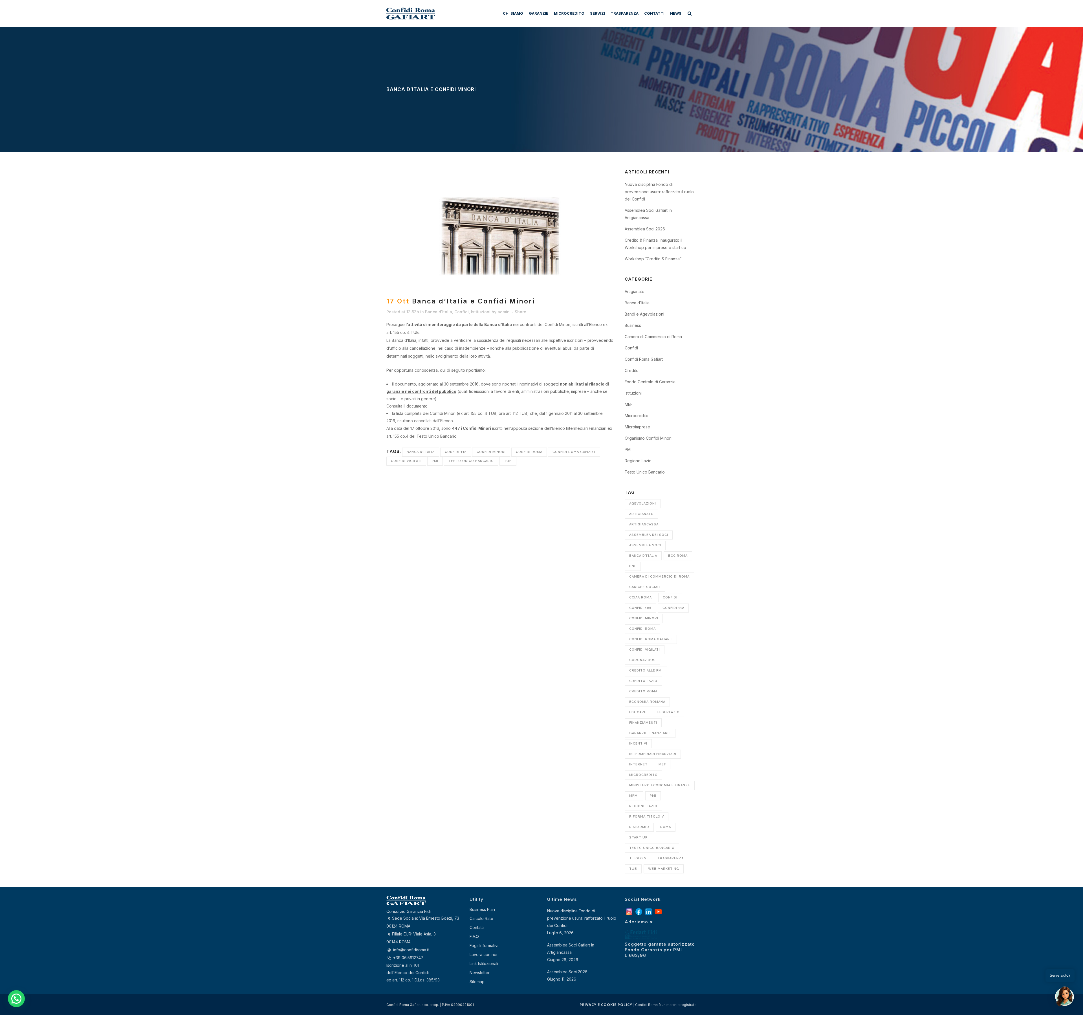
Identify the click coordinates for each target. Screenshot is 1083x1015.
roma (665, 827)
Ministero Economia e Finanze (659, 785)
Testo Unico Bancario (471, 461)
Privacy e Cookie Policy (606, 1004)
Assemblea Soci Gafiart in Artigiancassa (570, 949)
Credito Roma (643, 691)
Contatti (477, 927)
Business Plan (482, 909)
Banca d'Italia (438, 311)
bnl (632, 566)
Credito (632, 370)
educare (637, 712)
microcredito (643, 775)
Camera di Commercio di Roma (653, 336)
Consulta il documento (407, 406)
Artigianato (634, 291)
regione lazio (643, 806)
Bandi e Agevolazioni (644, 314)
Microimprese (637, 426)
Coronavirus (642, 660)
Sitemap (477, 981)
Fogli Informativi (484, 945)
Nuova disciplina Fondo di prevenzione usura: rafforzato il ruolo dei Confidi (659, 191)
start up (638, 837)
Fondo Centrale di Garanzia (650, 381)
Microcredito (636, 415)
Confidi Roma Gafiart (574, 452)
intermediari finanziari (652, 754)
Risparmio (639, 827)
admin (504, 311)
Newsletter (480, 972)
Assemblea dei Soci (648, 535)
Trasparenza (670, 858)
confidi (670, 597)
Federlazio (668, 712)
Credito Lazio (643, 681)
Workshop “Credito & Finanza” (653, 258)
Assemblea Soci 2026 (645, 228)
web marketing (663, 869)
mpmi (634, 796)
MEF (629, 404)
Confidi (461, 311)
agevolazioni (642, 503)
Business (633, 325)
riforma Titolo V (646, 816)
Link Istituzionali (484, 963)
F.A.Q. (474, 936)
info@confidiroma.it (411, 949)
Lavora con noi (483, 954)
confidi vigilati (406, 461)
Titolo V (637, 858)
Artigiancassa (644, 524)
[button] (16, 998)
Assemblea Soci (645, 545)
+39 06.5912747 (407, 957)
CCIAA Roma (640, 597)
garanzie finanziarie (650, 733)
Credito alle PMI (646, 670)
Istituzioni (480, 311)
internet (638, 764)
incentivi (638, 743)
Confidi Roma (529, 452)
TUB (508, 461)
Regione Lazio (638, 460)
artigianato (641, 514)
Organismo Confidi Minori (648, 438)
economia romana (647, 702)
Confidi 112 (455, 452)
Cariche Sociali (645, 587)
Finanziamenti (643, 723)
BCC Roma (678, 556)
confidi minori (491, 452)
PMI (435, 461)
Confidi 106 (640, 608)
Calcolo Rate (481, 918)
